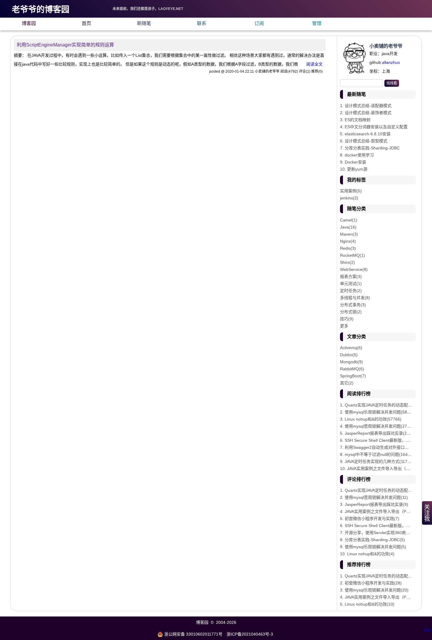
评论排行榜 (359, 479)
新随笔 (144, 23)
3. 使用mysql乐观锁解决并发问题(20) (374, 590)
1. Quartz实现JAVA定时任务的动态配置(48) (380, 576)
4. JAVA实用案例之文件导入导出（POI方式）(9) (384, 511)
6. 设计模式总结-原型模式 (363, 141)
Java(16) (348, 227)
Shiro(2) (347, 262)
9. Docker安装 (353, 162)
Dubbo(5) (349, 354)
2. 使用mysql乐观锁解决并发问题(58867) (378, 412)
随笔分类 (356, 208)
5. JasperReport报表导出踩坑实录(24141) (379, 433)
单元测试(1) (351, 283)
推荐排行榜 (359, 564)
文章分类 (356, 336)
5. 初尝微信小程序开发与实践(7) (369, 518)
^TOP (427, 629)
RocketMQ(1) (352, 255)
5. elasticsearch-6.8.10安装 (365, 133)
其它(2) (347, 383)
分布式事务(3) (353, 304)
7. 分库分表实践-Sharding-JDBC (370, 148)
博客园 (29, 23)
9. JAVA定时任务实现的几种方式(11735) (376, 461)
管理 (317, 23)
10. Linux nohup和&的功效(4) (367, 553)
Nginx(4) (348, 241)
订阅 (259, 23)
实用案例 (351, 191)
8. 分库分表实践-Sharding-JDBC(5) (372, 539)
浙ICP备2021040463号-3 (250, 634)
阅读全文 (314, 64)
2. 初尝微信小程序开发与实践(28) (371, 583)
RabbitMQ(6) (352, 368)
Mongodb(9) (351, 361)
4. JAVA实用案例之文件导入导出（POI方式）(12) (385, 597)
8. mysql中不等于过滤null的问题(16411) (376, 454)
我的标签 (356, 179)
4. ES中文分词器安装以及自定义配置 (374, 126)
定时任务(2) (351, 290)
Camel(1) (348, 220)
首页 (86, 23)
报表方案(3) (351, 276)
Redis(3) (348, 248)
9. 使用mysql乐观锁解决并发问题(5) (373, 546)
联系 (201, 23)
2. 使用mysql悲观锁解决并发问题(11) (374, 497)
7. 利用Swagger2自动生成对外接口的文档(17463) (386, 447)
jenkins (349, 198)
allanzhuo (391, 62)
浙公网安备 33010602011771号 (193, 634)
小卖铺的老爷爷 (385, 46)
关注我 (427, 513)
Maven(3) (349, 234)
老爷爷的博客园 (40, 9)
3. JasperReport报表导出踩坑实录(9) (374, 504)
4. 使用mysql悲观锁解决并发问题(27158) (378, 426)
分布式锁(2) (351, 311)
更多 (344, 326)
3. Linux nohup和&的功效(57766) (370, 419)
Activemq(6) (351, 347)
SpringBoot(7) (353, 376)
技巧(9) (347, 318)
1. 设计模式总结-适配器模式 (365, 105)
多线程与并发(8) (355, 297)
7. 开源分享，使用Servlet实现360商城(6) (377, 532)
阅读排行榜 (359, 393)
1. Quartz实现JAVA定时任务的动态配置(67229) (383, 405)
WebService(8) (354, 269)
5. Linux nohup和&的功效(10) (367, 604)
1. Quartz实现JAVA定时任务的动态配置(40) (380, 490)
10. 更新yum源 (353, 169)
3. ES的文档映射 (355, 119)
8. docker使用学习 (357, 155)
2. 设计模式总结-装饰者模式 (365, 112)
